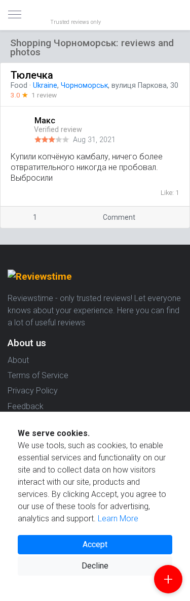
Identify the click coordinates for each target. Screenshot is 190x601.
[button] (181, 120)
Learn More (118, 518)
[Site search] (170, 15)
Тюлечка (32, 75)
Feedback (26, 406)
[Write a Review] (168, 579)
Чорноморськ (84, 85)
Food (19, 85)
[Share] (165, 217)
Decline (95, 566)
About (18, 360)
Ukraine (45, 85)
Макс (45, 120)
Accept (95, 544)
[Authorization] (178, 8)
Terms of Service (38, 375)
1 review (44, 95)
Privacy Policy (33, 390)
